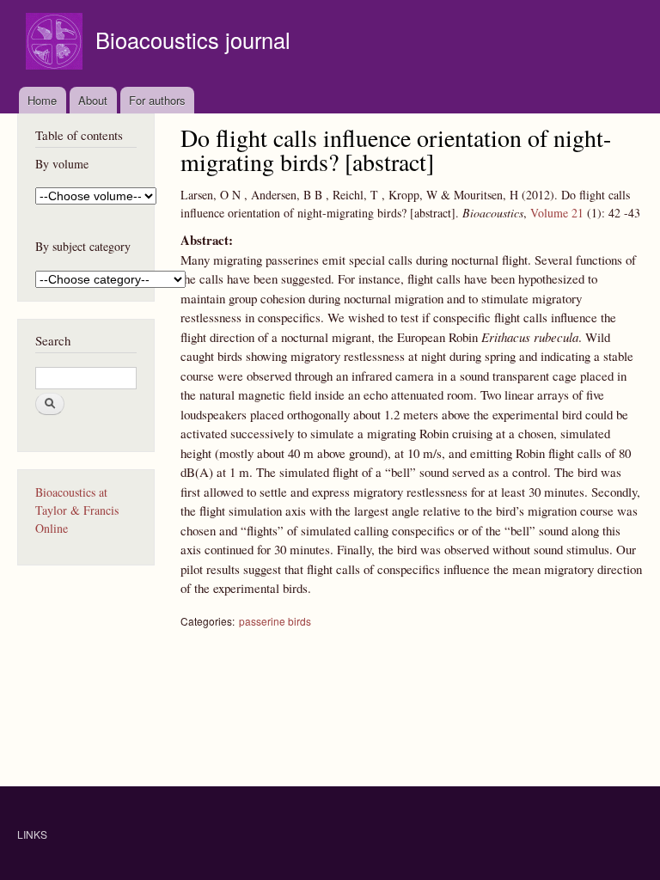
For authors (157, 100)
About (92, 100)
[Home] (56, 43)
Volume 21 (557, 213)
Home (42, 100)
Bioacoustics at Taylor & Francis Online (77, 510)
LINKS (32, 834)
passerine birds (275, 621)
